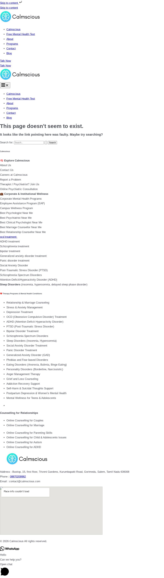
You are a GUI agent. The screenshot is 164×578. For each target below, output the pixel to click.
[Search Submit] (46, 142)
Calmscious (13, 29)
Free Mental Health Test (20, 34)
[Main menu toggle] (5, 85)
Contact (11, 48)
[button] (82, 61)
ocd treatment (8, 236)
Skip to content (9, 2)
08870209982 (18, 476)
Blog (9, 53)
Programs (12, 43)
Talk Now (5, 65)
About (9, 39)
